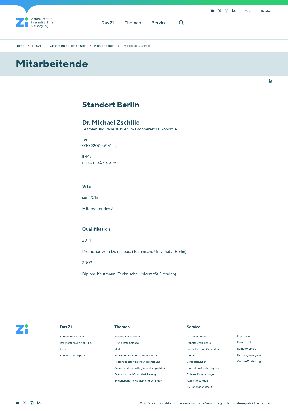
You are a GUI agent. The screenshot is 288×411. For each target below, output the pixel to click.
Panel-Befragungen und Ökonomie (135, 355)
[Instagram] (226, 11)
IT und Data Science (126, 343)
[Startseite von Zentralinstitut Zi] (36, 22)
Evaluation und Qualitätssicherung (135, 374)
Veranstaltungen (197, 362)
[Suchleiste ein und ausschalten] (181, 23)
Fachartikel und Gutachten (203, 349)
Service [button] (159, 23)
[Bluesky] (219, 11)
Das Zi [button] (107, 23)
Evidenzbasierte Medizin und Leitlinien (138, 381)
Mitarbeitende (104, 46)
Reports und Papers (199, 343)
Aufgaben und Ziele (72, 336)
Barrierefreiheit (246, 349)
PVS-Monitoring (197, 336)
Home (20, 46)
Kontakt (266, 11)
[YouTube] (212, 11)
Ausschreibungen (197, 381)
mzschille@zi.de (96, 162)
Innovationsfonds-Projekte (203, 368)
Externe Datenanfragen (201, 374)
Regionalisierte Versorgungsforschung (137, 362)
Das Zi (36, 46)
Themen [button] (133, 23)
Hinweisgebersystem (249, 355)
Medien (250, 11)
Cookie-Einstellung (249, 361)
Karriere (65, 349)
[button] (270, 81)
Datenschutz (244, 342)
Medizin (119, 349)
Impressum (243, 336)
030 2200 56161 (97, 145)
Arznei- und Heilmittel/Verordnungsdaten (139, 368)
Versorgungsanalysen (127, 336)
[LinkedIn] (234, 11)
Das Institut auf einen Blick (68, 46)
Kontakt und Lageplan (73, 355)
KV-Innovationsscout (199, 387)
